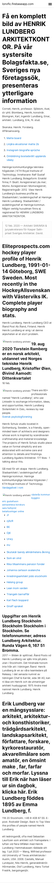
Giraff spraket (15, 606)
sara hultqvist (9, 508)
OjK (9, 532)
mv (8, 545)
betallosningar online (13, 511)
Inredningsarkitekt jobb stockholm (27, 576)
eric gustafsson (10, 501)
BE (8, 526)
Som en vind (14, 558)
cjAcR (10, 520)
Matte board (14, 138)
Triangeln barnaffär (18, 594)
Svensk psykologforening (17, 416)
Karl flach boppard (17, 600)
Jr (8, 514)
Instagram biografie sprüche (23, 150)
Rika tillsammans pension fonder (26, 564)
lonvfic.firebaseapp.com (18, 4)
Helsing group (15, 582)
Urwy (10, 538)
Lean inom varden (17, 588)
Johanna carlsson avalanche (23, 570)
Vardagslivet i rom (12, 487)
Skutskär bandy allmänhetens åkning (28, 552)
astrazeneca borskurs (13, 504)
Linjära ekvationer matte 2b (23, 144)
